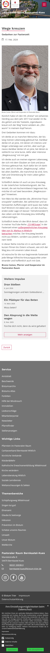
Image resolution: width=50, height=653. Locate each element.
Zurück (6, 347)
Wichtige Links (11, 438)
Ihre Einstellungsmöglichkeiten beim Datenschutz (25, 608)
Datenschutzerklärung (16, 628)
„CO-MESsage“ (34, 224)
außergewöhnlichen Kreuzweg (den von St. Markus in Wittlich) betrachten (25, 230)
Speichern (12, 649)
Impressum (5, 631)
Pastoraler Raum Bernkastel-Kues (23, 553)
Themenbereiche (12, 493)
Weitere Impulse (14, 278)
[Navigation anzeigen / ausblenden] (44, 4)
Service (6, 369)
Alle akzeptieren (35, 649)
